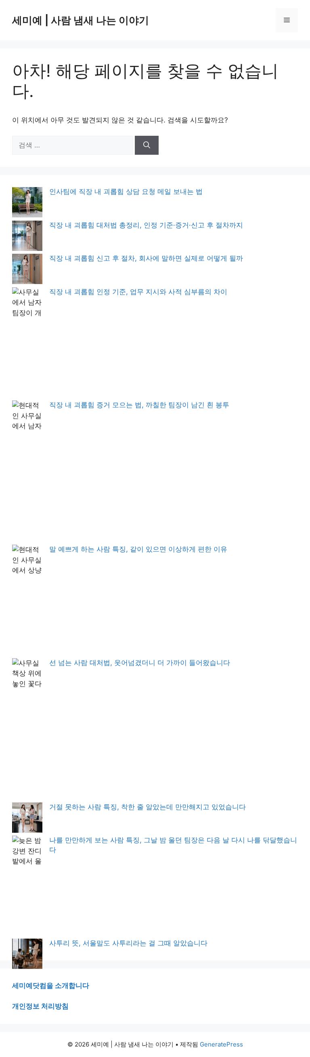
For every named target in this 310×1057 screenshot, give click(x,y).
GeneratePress (221, 1044)
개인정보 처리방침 (40, 1006)
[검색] (147, 145)
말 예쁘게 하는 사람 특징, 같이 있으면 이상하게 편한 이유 (138, 549)
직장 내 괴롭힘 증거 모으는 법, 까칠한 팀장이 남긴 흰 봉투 (139, 405)
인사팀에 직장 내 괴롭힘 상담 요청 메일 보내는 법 (126, 191)
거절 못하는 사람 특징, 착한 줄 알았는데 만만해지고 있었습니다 (147, 807)
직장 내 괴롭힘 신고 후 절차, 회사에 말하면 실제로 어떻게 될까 (146, 258)
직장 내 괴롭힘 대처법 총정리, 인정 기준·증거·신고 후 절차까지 (146, 225)
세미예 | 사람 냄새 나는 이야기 (80, 20)
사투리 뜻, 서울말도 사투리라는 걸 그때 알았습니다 (128, 943)
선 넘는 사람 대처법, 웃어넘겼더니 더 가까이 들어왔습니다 (139, 663)
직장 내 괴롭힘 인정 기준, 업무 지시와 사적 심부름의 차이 (138, 292)
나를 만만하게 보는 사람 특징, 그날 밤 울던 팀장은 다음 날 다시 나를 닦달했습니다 (173, 845)
